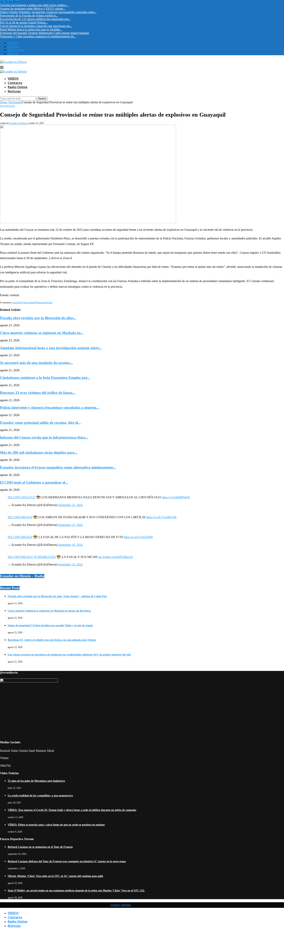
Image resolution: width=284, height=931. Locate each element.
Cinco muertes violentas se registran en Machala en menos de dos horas (49, 610)
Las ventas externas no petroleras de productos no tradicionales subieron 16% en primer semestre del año (69, 654)
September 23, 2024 (70, 525)
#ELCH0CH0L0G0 (20, 517)
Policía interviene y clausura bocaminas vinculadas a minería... (49, 407)
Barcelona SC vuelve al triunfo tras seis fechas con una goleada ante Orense (52, 639)
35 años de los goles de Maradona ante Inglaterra (36, 780)
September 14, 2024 (70, 564)
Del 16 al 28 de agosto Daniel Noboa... (24, 22)
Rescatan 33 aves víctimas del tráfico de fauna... (37, 393)
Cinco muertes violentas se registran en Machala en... (41, 333)
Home (4, 102)
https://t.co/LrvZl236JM (138, 537)
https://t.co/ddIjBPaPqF (176, 497)
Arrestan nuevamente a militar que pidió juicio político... (34, 5)
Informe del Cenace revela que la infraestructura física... (44, 437)
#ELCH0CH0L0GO (20, 557)
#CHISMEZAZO (45, 557)
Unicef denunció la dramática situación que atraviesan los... (36, 26)
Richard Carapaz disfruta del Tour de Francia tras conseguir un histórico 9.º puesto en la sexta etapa (67, 861)
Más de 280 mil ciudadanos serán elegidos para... (38, 452)
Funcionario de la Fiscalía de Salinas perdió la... (29, 15)
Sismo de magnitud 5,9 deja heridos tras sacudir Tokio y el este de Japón (50, 625)
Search (42, 98)
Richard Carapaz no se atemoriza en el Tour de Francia (40, 846)
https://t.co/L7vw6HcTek (161, 517)
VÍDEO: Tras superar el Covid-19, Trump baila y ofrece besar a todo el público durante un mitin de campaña (72, 810)
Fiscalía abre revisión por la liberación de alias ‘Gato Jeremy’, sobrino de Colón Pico (57, 596)
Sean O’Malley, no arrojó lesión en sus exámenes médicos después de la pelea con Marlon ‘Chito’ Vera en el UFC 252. (76, 890)
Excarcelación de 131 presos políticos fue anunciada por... (35, 19)
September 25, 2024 (70, 505)
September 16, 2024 (70, 544)
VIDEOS (13, 43)
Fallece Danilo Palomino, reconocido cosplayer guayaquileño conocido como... (48, 12)
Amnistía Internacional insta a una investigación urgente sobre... (51, 348)
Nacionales (15, 102)
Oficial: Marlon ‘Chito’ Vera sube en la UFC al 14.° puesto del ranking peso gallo (55, 876)
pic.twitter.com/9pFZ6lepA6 (115, 557)
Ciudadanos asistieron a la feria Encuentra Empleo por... (45, 378)
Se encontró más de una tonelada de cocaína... (36, 363)
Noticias (13, 53)
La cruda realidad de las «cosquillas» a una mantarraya (40, 795)
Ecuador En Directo (19, 123)
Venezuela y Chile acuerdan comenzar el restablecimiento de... (38, 36)
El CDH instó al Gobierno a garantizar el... (34, 482)
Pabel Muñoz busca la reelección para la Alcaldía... (31, 29)
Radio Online (16, 50)
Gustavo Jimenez (120, 904)
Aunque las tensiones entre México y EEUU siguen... (32, 8)
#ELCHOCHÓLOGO (22, 497)
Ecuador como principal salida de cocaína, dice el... (40, 423)
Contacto (13, 46)
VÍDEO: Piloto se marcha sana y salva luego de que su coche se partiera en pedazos (56, 824)
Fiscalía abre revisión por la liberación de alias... (38, 318)
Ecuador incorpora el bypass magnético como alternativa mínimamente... (58, 467)
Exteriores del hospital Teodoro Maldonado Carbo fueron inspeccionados (44, 33)
